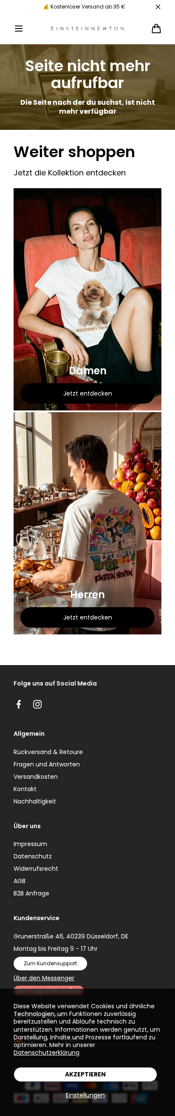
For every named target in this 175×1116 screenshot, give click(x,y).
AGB (19, 881)
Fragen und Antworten (47, 764)
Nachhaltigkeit (35, 801)
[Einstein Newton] (87, 29)
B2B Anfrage (31, 893)
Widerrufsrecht (36, 868)
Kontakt (25, 789)
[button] (19, 28)
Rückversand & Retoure (48, 752)
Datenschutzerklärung (46, 1052)
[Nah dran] (158, 6)
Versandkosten (36, 776)
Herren (87, 594)
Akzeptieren (85, 1074)
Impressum (30, 844)
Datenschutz (33, 856)
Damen (88, 370)
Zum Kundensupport (50, 963)
